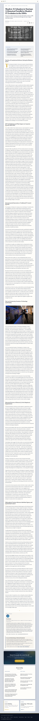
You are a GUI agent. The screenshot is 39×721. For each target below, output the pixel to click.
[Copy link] (33, 23)
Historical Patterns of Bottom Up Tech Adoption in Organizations (26, 52)
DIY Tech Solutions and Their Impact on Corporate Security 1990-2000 (12, 52)
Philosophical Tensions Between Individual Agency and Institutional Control (26, 55)
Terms (16, 634)
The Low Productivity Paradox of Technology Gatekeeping (26, 49)
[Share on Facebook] (29, 23)
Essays (9, 5)
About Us (8, 717)
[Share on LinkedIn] (31, 23)
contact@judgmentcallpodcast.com (23, 634)
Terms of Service (21, 717)
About (7, 634)
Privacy (24, 646)
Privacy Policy (13, 634)
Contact (9, 634)
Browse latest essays (19, 660)
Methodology (27, 646)
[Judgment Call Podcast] (5, 1)
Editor (31, 717)
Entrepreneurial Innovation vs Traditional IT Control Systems (12, 55)
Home (6, 5)
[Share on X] (37, 1)
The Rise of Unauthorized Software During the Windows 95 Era (12, 49)
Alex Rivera (7, 21)
